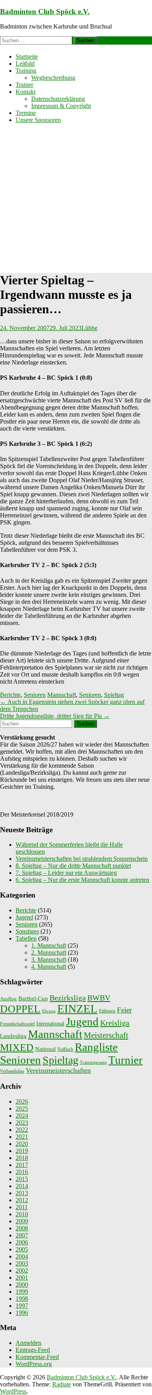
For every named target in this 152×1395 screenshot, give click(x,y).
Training (26, 70)
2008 (22, 1228)
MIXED (17, 1047)
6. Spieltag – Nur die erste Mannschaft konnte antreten (82, 879)
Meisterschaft (106, 1035)
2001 (22, 1277)
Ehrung (49, 1011)
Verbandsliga (12, 1071)
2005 (22, 1249)
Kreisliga (114, 1022)
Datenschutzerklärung (58, 98)
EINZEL (77, 1008)
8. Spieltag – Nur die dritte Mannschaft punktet (73, 865)
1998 (22, 1298)
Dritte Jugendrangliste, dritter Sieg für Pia (55, 716)
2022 (22, 1129)
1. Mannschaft (48, 945)
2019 (22, 1150)
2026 (22, 1101)
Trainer (24, 84)
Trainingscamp (93, 1062)
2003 (22, 1263)
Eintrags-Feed (33, 1350)
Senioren (35, 694)
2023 (22, 1122)
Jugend (24, 917)
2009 (22, 1221)
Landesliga (13, 1035)
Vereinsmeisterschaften (58, 1070)
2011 (22, 1207)
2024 (22, 1115)
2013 (22, 1193)
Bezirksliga (67, 997)
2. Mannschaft (48, 952)
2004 (22, 1256)
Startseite (27, 56)
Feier (124, 1010)
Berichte (10, 694)
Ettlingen (107, 1011)
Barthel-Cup (33, 998)
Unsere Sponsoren (38, 120)
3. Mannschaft (48, 959)
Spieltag (114, 694)
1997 (22, 1305)
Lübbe (89, 328)
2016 (22, 1172)
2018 (22, 1157)
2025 (22, 1108)
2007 (22, 1235)
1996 (22, 1312)
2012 (22, 1200)
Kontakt (25, 91)
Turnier (125, 1060)
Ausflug (8, 999)
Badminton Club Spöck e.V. (45, 11)
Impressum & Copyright (61, 105)
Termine (26, 113)
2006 (22, 1242)
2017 (22, 1165)
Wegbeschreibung (53, 77)
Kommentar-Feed (37, 1357)
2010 (22, 1214)
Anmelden (28, 1342)
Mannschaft (61, 694)
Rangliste (96, 1047)
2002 (22, 1270)
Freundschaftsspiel (17, 1024)
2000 (22, 1284)
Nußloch (65, 1049)
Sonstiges (27, 931)
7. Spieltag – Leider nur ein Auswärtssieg (66, 872)
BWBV (98, 997)
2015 (22, 1179)
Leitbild (25, 63)
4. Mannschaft (48, 966)
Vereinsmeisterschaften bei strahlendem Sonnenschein (82, 858)
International (50, 1023)
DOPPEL (20, 1009)
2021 (22, 1136)
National (45, 1049)
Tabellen (26, 938)
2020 (22, 1143)
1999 (22, 1291)
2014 (22, 1186)
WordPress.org (34, 1364)
